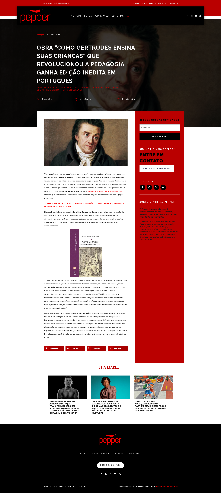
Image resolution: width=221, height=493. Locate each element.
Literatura (54, 34)
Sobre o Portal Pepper (144, 3)
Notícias (76, 16)
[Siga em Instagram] (191, 16)
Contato (173, 3)
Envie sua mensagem (156, 168)
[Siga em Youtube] (196, 16)
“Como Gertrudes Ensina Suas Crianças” (105, 191)
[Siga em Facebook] (187, 16)
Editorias (118, 16)
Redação (47, 99)
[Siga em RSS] (200, 16)
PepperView (101, 16)
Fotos (88, 16)
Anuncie (162, 3)
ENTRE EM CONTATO (110, 465)
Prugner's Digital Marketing (167, 486)
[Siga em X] (156, 187)
